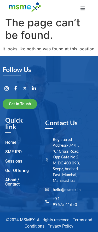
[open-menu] (82, 9)
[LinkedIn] (34, 88)
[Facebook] (15, 88)
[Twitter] (24, 88)
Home (10, 142)
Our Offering (17, 170)
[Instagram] (6, 88)
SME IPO (13, 151)
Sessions (13, 161)
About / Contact (12, 182)
